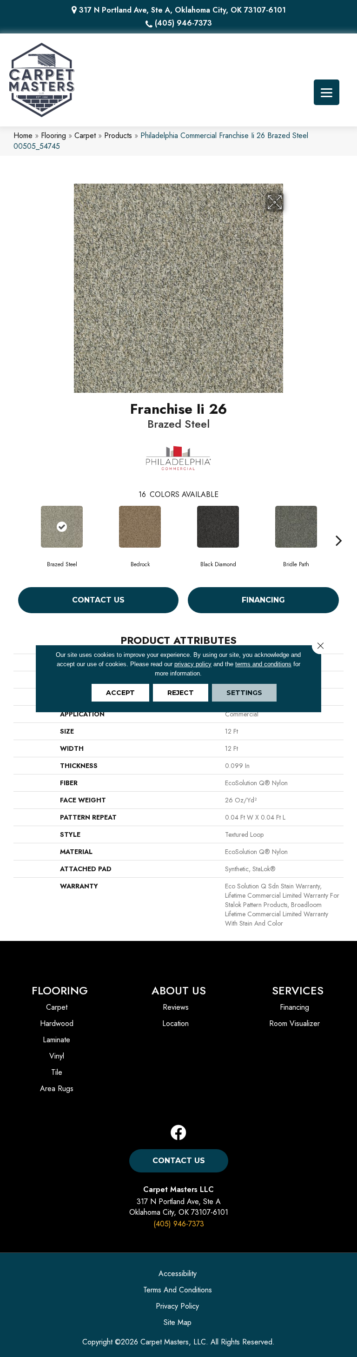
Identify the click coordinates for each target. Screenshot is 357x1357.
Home (23, 135)
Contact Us (98, 600)
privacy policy (193, 664)
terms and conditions (263, 664)
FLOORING (60, 990)
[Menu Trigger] (326, 92)
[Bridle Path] (296, 526)
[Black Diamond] (218, 526)
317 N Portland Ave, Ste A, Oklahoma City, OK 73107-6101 (182, 10)
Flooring (53, 135)
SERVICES (298, 990)
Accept (120, 692)
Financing (263, 600)
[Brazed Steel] (62, 526)
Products (118, 135)
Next (339, 526)
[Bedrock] (140, 526)
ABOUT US (179, 990)
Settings (244, 692)
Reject (180, 692)
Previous (18, 526)
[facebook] (178, 1133)
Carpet (85, 135)
